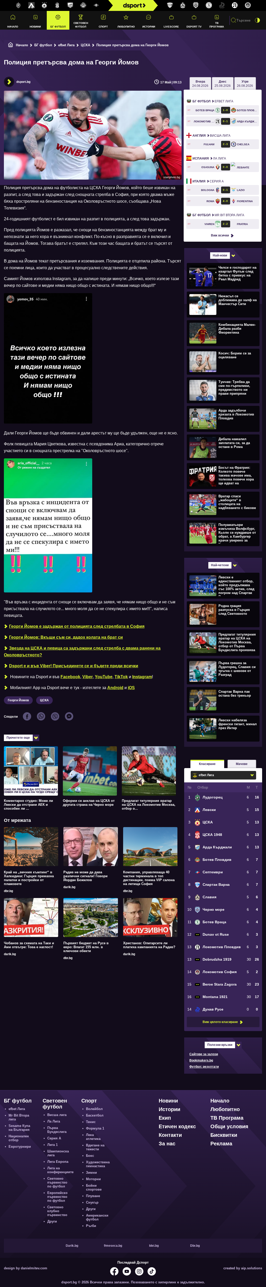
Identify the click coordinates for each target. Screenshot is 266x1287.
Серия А (208, 181)
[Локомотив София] (247, 5)
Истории (148, 26)
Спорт (103, 26)
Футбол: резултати (204, 1066)
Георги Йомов (18, 700)
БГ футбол (58, 26)
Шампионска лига (58, 1153)
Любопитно (126, 26)
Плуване (93, 1196)
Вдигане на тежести (95, 1147)
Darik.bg (72, 1246)
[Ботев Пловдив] (83, 5)
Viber (87, 677)
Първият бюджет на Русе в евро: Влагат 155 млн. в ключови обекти (86, 947)
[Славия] (182, 5)
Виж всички (220, 235)
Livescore (171, 26)
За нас (167, 1143)
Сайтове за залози (203, 1054)
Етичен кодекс (177, 1126)
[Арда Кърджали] (70, 5)
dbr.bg (8, 891)
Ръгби (91, 1226)
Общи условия (229, 1126)
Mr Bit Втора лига (218, 215)
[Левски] (31, 5)
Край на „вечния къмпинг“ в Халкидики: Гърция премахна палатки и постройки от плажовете (29, 878)
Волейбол (94, 1109)
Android (115, 687)
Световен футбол (81, 25)
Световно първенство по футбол (57, 1182)
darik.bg (69, 887)
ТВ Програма (216, 25)
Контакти (170, 1135)
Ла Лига (209, 158)
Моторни (93, 1179)
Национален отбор (19, 1138)
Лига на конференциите (60, 1170)
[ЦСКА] (44, 5)
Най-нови (220, 255)
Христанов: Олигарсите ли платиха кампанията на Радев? (149, 945)
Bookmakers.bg (201, 1060)
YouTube (103, 677)
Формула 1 (95, 1128)
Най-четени (220, 565)
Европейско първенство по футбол (57, 1197)
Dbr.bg (195, 1246)
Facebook (70, 677)
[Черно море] (195, 5)
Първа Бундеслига (56, 1130)
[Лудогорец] (18, 5)
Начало (12, 26)
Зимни (91, 1172)
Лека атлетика (93, 1137)
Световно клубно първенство (57, 1211)
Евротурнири (20, 1147)
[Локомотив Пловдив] (234, 5)
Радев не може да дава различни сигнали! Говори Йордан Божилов (85, 876)
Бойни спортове (94, 1187)
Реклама (221, 1143)
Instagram (142, 677)
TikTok (121, 677)
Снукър (92, 1202)
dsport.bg (23, 82)
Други (52, 1221)
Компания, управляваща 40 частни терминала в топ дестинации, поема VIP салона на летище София (149, 878)
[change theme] (257, 20)
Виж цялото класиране (220, 1022)
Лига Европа (57, 1162)
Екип (165, 1118)
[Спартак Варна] (169, 5)
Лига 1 (52, 1145)
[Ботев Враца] (208, 5)
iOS (131, 687)
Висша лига (211, 135)
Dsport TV (194, 26)
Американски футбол (97, 1217)
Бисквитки (223, 1135)
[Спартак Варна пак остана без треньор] (222, 700)
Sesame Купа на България (19, 1128)
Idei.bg (154, 1246)
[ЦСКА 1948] (57, 5)
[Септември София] (96, 5)
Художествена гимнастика (98, 1164)
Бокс (90, 1156)
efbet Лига (66, 45)
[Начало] (10, 45)
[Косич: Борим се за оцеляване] (222, 361)
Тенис (91, 1122)
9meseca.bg (113, 1246)
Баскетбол (94, 1115)
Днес (223, 84)
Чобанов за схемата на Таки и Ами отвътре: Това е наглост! (29, 945)
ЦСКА (85, 45)
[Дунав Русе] (221, 5)
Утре (245, 84)
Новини (35, 26)
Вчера (200, 84)
